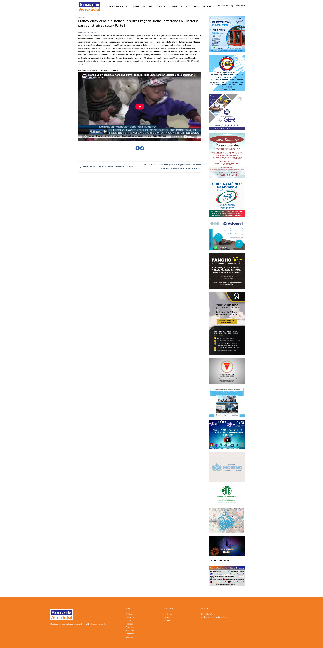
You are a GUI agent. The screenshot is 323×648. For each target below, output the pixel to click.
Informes (207, 6)
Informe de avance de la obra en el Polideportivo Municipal (107, 166)
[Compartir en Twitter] (142, 148)
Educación (122, 6)
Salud (197, 6)
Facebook (167, 614)
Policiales (173, 6)
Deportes (186, 6)
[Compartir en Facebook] (138, 148)
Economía (160, 6)
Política (109, 6)
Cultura (134, 6)
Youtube (166, 620)
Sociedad (147, 6)
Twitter (166, 617)
